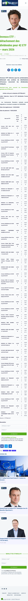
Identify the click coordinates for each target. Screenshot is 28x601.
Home (1, 54)
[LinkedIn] (6, 588)
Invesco (13, 450)
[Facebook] (2, 588)
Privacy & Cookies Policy (14, 593)
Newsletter (10, 595)
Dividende (6, 450)
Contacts (23, 593)
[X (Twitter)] (4, 588)
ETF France (6, 54)
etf (9, 450)
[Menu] (25, 3)
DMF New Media (17, 595)
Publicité (4, 593)
